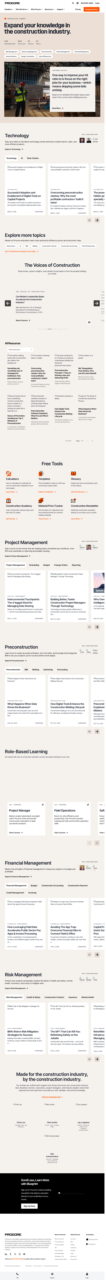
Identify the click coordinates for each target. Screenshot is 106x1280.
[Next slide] (97, 303)
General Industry (11, 56)
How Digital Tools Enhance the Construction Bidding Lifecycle (63, 412)
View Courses (14, 833)
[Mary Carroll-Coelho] (88, 651)
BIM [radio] (26, 669)
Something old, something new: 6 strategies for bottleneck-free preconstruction (14, 373)
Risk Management (11, 52)
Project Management (63, 52)
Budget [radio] (46, 565)
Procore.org (73, 1259)
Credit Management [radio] (15, 893)
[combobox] (20, 350)
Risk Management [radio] (14, 997)
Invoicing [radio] (32, 893)
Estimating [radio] (48, 669)
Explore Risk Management (15, 988)
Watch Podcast (22, 320)
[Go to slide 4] (55, 329)
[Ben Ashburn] (95, 651)
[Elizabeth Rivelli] (88, 979)
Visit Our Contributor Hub (51, 1097)
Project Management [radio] (15, 565)
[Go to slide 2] (44, 329)
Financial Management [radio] (16, 885)
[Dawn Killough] (82, 867)
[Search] (73, 3)
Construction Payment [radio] (78, 885)
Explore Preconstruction (14, 661)
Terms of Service (37, 1266)
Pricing (78, 9)
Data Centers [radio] (33, 158)
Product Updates (59, 1244)
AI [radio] (22, 158)
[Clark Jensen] (95, 979)
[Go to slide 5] (60, 329)
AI (20, 246)
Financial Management (81, 52)
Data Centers (11, 246)
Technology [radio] (11, 158)
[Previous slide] (8, 303)
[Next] (97, 220)
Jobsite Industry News (61, 1259)
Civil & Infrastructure (88, 246)
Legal (71, 1253)
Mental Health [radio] (88, 997)
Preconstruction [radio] (13, 669)
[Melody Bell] (82, 979)
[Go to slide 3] (50, 329)
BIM (27, 246)
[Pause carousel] (89, 322)
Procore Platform (59, 1242)
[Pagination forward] (92, 441)
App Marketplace (59, 1253)
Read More (56, 108)
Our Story (73, 1239)
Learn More (10, 492)
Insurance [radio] (73, 997)
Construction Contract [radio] (54, 997)
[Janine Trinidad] (82, 547)
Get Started (10, 519)
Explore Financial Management (17, 877)
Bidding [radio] (35, 669)
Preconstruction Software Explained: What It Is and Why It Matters (39, 414)
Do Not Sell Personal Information (51, 1266)
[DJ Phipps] (82, 140)
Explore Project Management (16, 556)
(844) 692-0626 (87, 3)
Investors (72, 1250)
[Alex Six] (88, 547)
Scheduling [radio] (34, 565)
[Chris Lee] (82, 651)
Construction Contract (49, 246)
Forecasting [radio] (62, 669)
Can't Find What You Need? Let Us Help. (20, 251)
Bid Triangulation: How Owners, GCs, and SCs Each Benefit (87, 370)
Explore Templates (46, 492)
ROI (56, 1247)
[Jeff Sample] (95, 140)
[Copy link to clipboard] (43, 805)
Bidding (35, 246)
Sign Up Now (29, 1206)
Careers (72, 1244)
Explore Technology (13, 149)
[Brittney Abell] (88, 867)
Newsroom (73, 1256)
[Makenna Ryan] (95, 547)
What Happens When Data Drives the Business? (87, 411)
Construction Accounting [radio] (53, 885)
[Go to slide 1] (39, 329)
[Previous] (89, 220)
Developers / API (59, 1256)
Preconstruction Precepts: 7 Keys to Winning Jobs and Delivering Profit (63, 374)
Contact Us (73, 1247)
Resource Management (29, 52)
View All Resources (45, 56)
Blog (71, 1242)
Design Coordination (27, 56)
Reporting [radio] (76, 565)
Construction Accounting (69, 246)
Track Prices (44, 519)
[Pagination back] (87, 441)
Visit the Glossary (78, 492)
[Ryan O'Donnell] (95, 867)
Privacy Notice (28, 1266)
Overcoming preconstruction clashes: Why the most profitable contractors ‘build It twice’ (39, 374)
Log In (97, 3)
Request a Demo (92, 9)
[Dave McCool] (88, 140)
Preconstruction (47, 52)
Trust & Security (59, 1250)
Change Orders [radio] (60, 565)
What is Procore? (59, 1239)
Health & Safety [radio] (33, 997)
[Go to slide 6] (65, 329)
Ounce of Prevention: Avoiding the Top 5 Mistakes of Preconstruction (16, 419)
